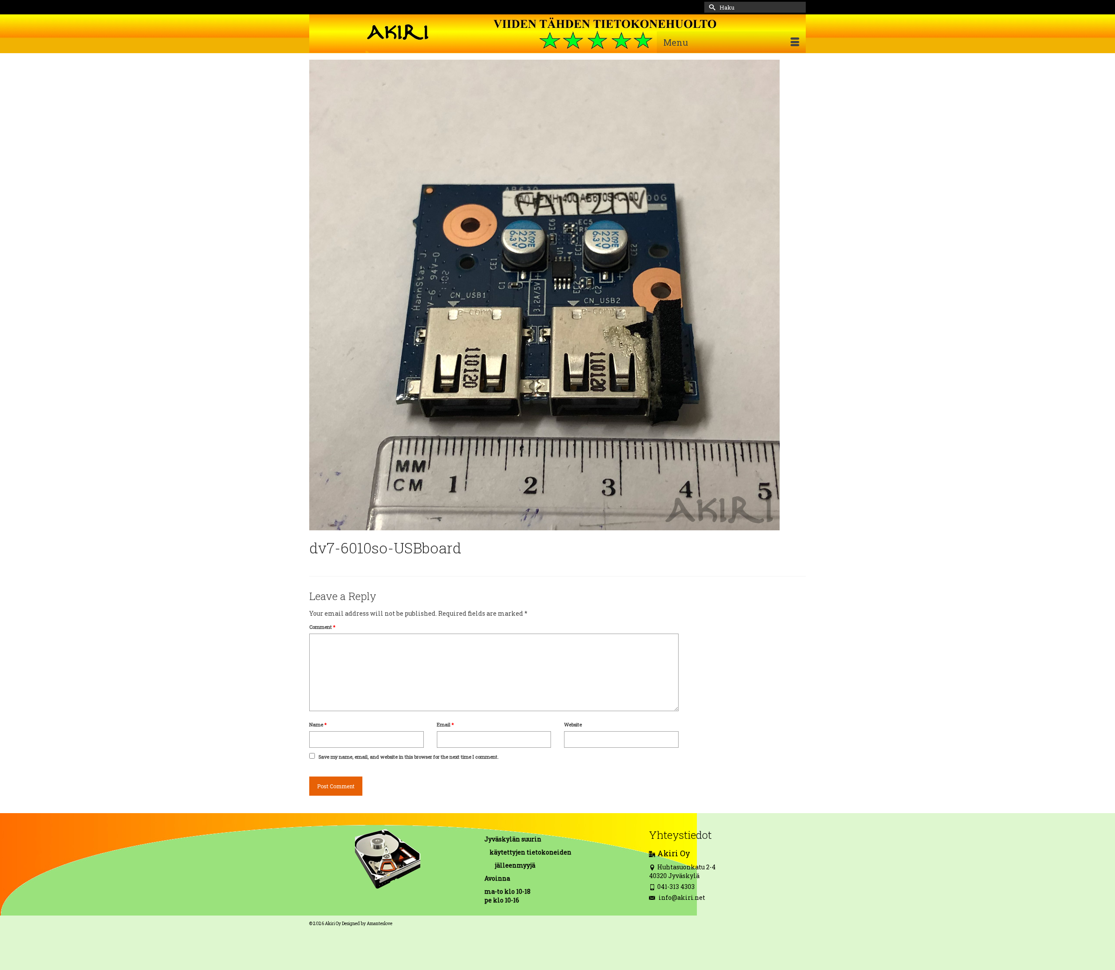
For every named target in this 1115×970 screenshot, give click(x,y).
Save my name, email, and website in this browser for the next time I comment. (408, 756)
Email (445, 724)
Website (573, 724)
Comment (322, 627)
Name (318, 724)
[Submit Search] (710, 7)
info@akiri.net (681, 897)
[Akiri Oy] (557, 33)
